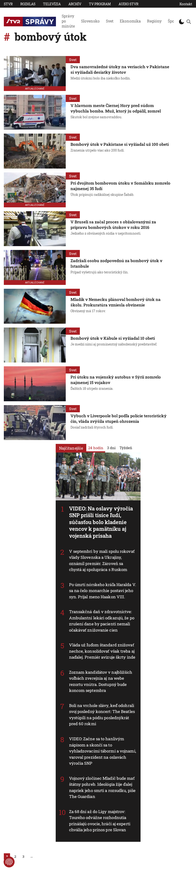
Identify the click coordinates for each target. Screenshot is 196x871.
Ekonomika (130, 20)
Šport (172, 20)
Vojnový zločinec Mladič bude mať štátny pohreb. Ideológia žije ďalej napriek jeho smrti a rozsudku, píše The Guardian (102, 787)
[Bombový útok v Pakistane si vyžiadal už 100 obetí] (35, 151)
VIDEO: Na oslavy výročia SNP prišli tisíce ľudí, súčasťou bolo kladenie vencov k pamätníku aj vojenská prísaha (101, 522)
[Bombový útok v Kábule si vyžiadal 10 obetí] (35, 345)
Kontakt (186, 4)
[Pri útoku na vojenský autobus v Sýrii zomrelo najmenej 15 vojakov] (35, 383)
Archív (74, 4)
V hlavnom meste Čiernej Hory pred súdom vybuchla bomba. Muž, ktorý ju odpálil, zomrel (116, 108)
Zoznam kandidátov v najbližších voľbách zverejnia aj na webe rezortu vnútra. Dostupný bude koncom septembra (100, 681)
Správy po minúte (68, 20)
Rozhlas (27, 4)
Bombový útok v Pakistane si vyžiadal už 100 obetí (120, 144)
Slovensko (90, 20)
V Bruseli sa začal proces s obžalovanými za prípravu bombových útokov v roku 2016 (113, 224)
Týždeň (126, 447)
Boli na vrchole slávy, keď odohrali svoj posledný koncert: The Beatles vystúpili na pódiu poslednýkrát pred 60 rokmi (102, 715)
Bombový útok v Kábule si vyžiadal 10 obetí (113, 338)
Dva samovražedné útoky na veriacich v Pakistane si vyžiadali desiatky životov (120, 69)
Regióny (154, 20)
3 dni (111, 447)
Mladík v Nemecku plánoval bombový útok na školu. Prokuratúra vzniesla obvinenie (116, 302)
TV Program (100, 4)
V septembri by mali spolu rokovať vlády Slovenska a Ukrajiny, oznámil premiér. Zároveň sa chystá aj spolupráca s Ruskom (102, 560)
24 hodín (95, 447)
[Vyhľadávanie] (188, 21)
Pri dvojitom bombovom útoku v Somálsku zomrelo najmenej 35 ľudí (120, 185)
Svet (110, 20)
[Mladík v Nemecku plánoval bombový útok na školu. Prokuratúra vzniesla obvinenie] (35, 306)
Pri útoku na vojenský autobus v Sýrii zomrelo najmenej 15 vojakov (116, 379)
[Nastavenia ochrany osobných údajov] (9, 861)
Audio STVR (128, 4)
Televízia (52, 4)
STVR (8, 4)
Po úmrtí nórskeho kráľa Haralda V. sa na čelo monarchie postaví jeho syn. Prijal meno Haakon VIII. (102, 591)
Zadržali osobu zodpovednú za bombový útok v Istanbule (116, 263)
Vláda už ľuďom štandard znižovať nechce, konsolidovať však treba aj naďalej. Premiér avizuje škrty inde (102, 651)
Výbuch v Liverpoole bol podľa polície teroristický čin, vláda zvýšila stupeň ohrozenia (119, 418)
